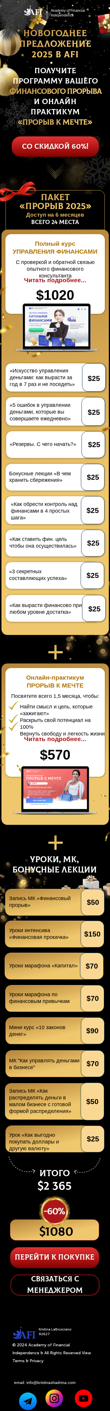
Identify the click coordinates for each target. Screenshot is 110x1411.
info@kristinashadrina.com (51, 1382)
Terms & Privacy (27, 1360)
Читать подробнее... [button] (55, 280)
